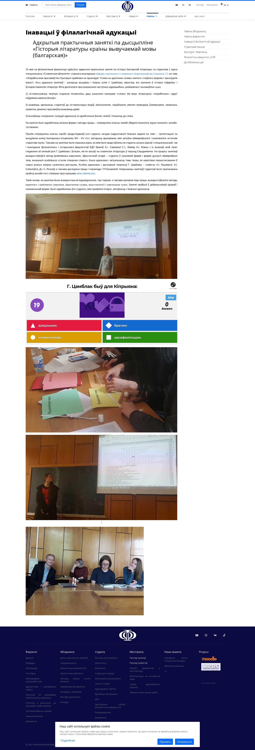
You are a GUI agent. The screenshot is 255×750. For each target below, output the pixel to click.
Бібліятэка (100, 668)
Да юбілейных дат (194, 62)
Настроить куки (208, 683)
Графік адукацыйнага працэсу (145, 686)
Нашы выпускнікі (34, 716)
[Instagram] (183, 5)
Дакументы (31, 721)
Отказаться (184, 742)
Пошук (80, 4)
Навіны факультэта (194, 36)
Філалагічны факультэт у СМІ (199, 57)
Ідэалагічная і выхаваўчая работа (41, 688)
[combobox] (59, 5)
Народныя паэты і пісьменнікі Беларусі (179, 659)
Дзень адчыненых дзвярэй (74, 657)
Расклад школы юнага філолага (75, 680)
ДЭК (97, 699)
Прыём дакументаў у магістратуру (145, 669)
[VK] (190, 5)
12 (165, 671)
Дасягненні (101, 663)
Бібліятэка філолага (174, 666)
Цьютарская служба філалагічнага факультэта (110, 706)
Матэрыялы (212, 4)
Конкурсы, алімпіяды (71, 691)
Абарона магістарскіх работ (144, 692)
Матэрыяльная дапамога (108, 678)
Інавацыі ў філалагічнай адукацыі (202, 41)
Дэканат (30, 657)
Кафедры (30, 663)
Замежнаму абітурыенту (72, 686)
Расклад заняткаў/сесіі (106, 657)
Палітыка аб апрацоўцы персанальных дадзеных (41, 696)
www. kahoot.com (85, 173)
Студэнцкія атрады (104, 673)
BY (225, 5)
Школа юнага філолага (71, 673)
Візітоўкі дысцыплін (70, 697)
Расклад (200, 4)
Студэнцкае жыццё (194, 46)
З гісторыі (31, 673)
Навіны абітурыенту (195, 31)
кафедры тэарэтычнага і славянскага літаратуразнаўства (124, 73)
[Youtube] (177, 5)
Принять (165, 742)
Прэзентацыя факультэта (73, 668)
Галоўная (30, 16)
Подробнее (68, 740)
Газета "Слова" (102, 683)
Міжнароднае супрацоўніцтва (34, 680)
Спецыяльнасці (68, 663)
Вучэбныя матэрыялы (106, 694)
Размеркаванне (103, 712)
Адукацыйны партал (105, 688)
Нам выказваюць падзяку (39, 711)
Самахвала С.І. (160, 73)
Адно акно (200, 16)
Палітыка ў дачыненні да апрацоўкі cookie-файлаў (41, 704)
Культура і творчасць (195, 52)
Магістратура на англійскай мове (145, 678)
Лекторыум (31, 668)
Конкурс (64, 702)
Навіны (151, 16)
